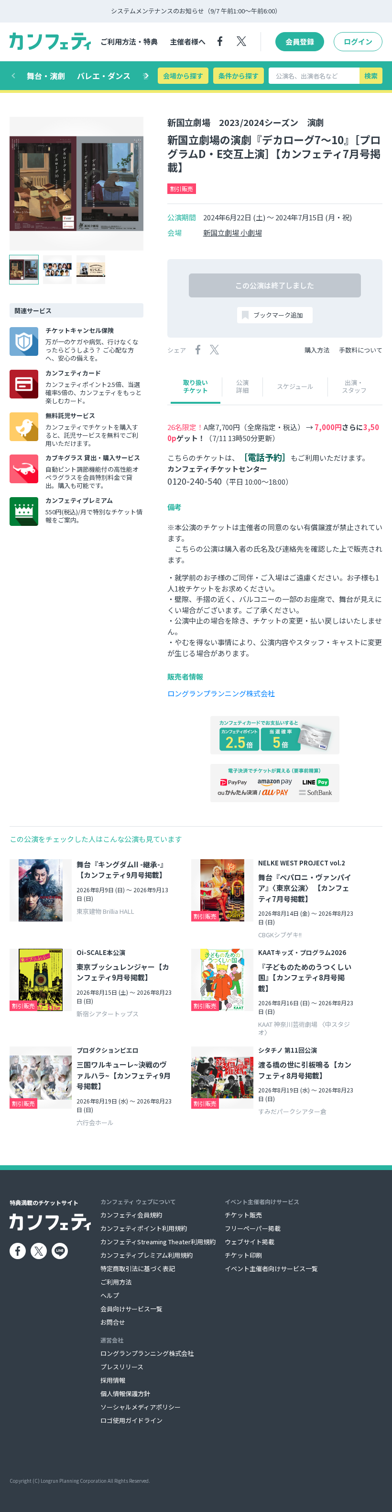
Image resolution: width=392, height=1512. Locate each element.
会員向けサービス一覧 (131, 1308)
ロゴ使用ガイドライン (131, 1420)
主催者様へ (188, 41)
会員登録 (299, 41)
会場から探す (183, 75)
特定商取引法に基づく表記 (137, 1268)
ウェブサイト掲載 (249, 1241)
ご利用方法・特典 (129, 41)
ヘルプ (109, 1295)
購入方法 (317, 350)
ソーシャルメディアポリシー (140, 1406)
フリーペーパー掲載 (253, 1228)
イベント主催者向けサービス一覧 (271, 1268)
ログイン (358, 41)
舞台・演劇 (46, 76)
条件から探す (238, 75)
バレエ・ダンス (104, 76)
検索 (371, 75)
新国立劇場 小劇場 (232, 233)
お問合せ (112, 1322)
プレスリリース (121, 1366)
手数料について (360, 350)
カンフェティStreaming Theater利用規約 (158, 1241)
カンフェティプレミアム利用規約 (146, 1255)
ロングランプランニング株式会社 (221, 693)
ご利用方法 (115, 1281)
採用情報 (112, 1380)
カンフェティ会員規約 (131, 1214)
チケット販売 (243, 1214)
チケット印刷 (243, 1255)
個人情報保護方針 (125, 1393)
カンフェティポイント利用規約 (143, 1228)
